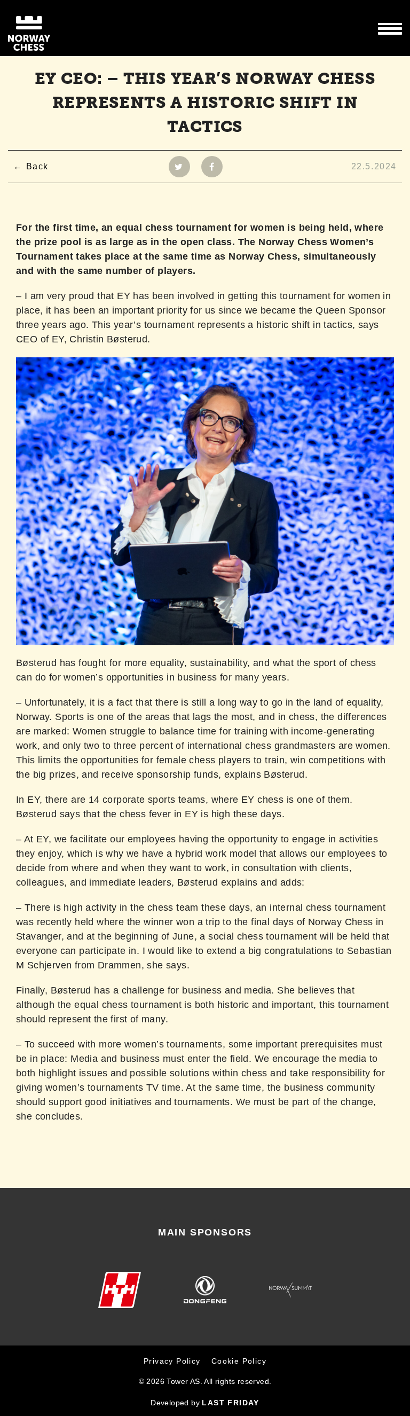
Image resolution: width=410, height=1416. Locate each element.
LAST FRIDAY (230, 1402)
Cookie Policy (238, 1361)
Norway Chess (48, 28)
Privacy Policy (172, 1361)
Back (37, 166)
